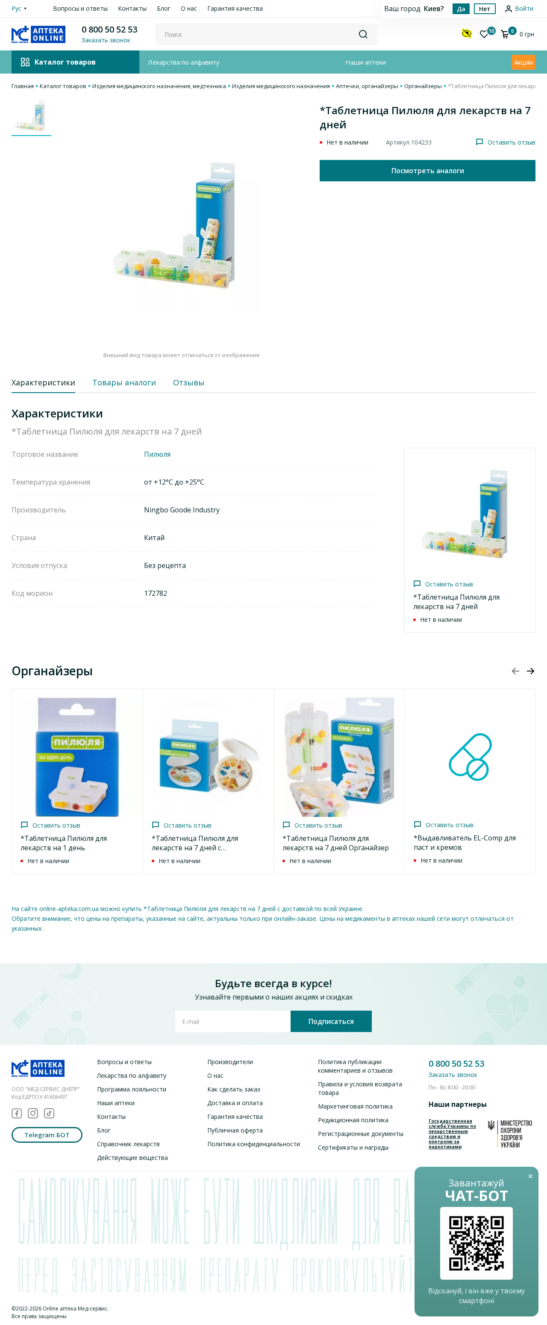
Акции (523, 62)
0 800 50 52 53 (109, 29)
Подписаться (331, 1021)
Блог (164, 8)
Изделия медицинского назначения (281, 86)
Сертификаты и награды (353, 1147)
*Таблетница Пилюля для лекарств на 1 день (64, 843)
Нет (485, 9)
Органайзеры (423, 86)
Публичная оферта (235, 1130)
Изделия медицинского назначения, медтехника (159, 86)
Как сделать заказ (233, 1089)
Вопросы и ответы (80, 8)
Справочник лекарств (128, 1144)
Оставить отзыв (511, 142)
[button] (530, 671)
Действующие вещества (132, 1157)
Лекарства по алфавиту (184, 62)
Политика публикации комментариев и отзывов (355, 1066)
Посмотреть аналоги (427, 170)
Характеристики (43, 382)
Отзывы (189, 382)
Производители (230, 1062)
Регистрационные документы (360, 1134)
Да (461, 9)
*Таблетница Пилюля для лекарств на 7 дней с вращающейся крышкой (195, 848)
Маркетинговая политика (355, 1106)
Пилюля (157, 454)
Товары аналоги (124, 382)
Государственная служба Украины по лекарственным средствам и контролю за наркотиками (452, 1133)
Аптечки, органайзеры (367, 86)
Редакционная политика (353, 1120)
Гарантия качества (235, 8)
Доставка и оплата (235, 1103)
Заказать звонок (453, 1075)
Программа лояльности (131, 1089)
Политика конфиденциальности (253, 1144)
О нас (189, 8)
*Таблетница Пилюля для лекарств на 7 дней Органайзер (335, 843)
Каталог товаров (63, 86)
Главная (23, 86)
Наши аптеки (365, 62)
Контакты (132, 8)
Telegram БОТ (47, 1134)
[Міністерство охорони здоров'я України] (510, 1134)
